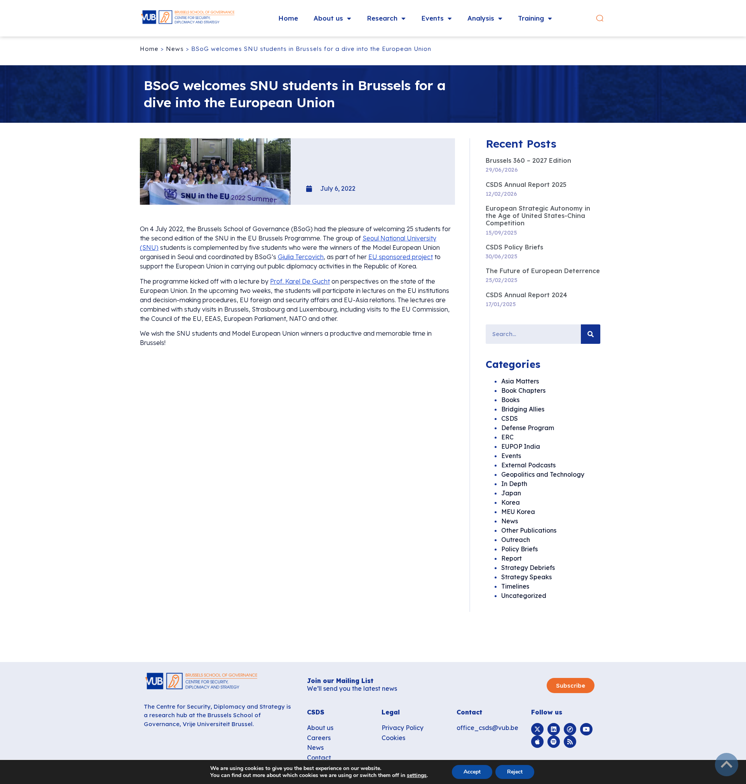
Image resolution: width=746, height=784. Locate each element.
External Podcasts (528, 465)
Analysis (480, 18)
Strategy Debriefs (528, 567)
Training (531, 18)
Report (511, 558)
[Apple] (537, 741)
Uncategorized (523, 595)
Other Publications (528, 530)
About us (328, 18)
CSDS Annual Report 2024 (526, 295)
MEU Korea (518, 512)
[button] (599, 18)
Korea (510, 502)
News (175, 48)
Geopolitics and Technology (542, 474)
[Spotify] (553, 741)
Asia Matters (520, 381)
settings (417, 775)
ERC (507, 437)
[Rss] (570, 741)
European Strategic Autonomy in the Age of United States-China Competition (538, 215)
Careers (319, 738)
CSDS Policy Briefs (514, 247)
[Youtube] (586, 729)
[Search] (590, 334)
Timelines (515, 586)
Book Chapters (523, 390)
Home (288, 18)
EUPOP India (520, 446)
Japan (511, 493)
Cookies (393, 738)
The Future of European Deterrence (543, 271)
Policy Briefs (519, 549)
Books (510, 400)
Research (382, 18)
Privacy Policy (403, 728)
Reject (515, 771)
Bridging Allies (522, 409)
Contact (319, 757)
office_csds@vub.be (487, 728)
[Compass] (570, 729)
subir (726, 764)
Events (432, 18)
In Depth (514, 484)
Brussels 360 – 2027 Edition (528, 160)
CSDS (509, 418)
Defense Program (527, 428)
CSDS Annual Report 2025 (526, 184)
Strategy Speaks (526, 577)
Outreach (515, 540)
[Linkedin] (553, 729)
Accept (472, 771)
